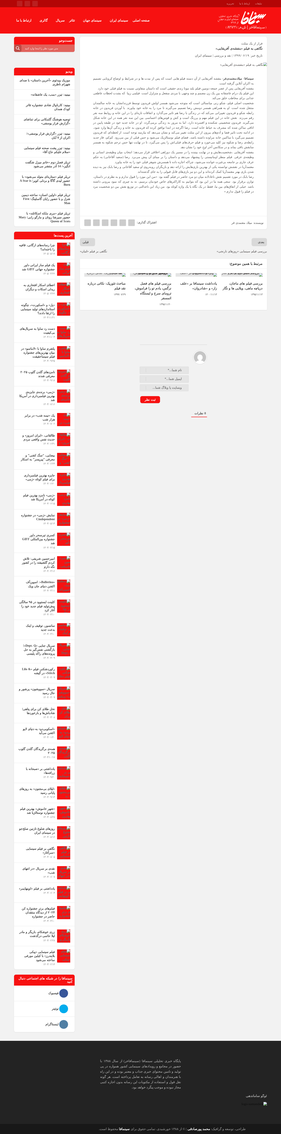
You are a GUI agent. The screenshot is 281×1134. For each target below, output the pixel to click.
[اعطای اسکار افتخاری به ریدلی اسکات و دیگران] (63, 289)
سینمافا (124, 1129)
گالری (44, 20)
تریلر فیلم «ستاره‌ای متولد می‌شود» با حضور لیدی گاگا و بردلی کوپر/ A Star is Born (45, 180)
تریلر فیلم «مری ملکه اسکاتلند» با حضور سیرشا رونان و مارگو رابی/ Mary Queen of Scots (44, 217)
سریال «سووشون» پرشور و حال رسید (37, 691)
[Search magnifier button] (18, 48)
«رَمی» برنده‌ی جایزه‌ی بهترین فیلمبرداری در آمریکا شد (37, 396)
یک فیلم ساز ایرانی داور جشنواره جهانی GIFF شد (38, 267)
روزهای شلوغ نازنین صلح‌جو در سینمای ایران (37, 830)
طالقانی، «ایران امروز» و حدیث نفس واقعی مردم (38, 437)
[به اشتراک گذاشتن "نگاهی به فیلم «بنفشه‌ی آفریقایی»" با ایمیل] (96, 222)
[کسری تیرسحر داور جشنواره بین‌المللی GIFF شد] (63, 539)
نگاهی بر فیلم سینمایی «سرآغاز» (40, 850)
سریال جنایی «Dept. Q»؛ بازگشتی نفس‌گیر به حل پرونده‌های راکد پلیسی (39, 649)
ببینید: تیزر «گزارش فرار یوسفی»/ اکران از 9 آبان (48, 135)
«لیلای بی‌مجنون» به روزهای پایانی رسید (37, 790)
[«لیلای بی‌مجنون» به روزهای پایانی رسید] (63, 792)
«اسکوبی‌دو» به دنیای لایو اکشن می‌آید (39, 731)
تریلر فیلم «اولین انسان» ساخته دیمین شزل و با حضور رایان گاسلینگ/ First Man (46, 199)
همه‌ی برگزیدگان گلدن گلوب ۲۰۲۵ (36, 751)
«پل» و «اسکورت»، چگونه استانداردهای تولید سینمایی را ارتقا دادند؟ (38, 309)
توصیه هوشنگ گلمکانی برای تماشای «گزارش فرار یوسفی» (47, 121)
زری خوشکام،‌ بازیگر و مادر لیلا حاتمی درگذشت (37, 934)
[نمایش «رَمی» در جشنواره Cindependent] (63, 519)
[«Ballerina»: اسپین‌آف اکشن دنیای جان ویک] (63, 586)
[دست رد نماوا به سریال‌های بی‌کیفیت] (63, 332)
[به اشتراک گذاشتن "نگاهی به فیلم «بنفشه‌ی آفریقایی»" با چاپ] (87, 222)
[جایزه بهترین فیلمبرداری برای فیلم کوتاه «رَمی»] (63, 479)
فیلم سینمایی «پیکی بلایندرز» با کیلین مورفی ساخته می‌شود (39, 955)
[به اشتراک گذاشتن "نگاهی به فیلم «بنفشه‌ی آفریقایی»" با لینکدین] (105, 222)
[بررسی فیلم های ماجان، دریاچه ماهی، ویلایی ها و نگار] (242, 275)
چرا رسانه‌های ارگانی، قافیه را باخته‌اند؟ (37, 247)
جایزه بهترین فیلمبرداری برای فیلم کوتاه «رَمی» (39, 477)
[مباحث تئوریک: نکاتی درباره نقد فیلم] (105, 275)
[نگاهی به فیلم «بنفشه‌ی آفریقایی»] (173, 64)
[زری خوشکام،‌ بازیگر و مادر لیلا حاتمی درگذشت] (63, 936)
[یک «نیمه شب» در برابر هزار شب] (63, 419)
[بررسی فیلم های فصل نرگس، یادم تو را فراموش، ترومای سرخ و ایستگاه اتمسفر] (150, 275)
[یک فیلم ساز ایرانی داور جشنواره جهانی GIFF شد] (63, 269)
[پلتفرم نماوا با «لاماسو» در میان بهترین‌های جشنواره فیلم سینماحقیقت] (63, 352)
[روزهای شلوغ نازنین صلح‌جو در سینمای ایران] (63, 832)
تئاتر (72, 20)
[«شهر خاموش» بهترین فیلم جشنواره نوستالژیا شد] (63, 812)
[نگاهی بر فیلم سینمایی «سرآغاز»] (63, 852)
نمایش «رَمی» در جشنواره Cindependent (38, 517)
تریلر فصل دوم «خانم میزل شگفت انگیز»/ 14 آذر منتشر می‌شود (47, 164)
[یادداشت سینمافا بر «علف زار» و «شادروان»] (196, 275)
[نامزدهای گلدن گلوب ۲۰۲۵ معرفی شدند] (63, 376)
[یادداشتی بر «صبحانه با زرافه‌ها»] (63, 773)
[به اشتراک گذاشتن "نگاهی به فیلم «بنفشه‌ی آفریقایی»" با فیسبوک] (131, 222)
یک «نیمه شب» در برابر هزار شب (40, 417)
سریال (60, 20)
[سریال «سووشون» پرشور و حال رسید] (63, 693)
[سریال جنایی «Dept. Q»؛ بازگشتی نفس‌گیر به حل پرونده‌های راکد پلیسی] (63, 649)
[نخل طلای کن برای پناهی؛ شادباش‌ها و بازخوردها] (63, 713)
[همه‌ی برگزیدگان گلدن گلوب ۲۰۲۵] (63, 753)
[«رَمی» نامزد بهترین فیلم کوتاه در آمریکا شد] (63, 499)
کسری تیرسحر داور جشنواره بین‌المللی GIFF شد (38, 539)
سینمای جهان (92, 20)
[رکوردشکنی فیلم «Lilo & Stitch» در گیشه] (63, 673)
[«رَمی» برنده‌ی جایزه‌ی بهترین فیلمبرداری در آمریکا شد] (63, 396)
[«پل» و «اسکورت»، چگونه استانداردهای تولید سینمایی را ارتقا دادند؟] (63, 309)
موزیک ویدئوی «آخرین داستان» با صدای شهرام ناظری (45, 82)
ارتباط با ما (23, 20)
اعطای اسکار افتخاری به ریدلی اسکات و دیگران (39, 287)
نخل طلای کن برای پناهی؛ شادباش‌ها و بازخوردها (38, 711)
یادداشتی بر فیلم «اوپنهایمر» (37, 888)
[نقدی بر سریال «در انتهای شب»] (63, 872)
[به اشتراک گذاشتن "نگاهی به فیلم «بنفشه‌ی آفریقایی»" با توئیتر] (122, 222)
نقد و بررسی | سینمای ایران (213, 55)
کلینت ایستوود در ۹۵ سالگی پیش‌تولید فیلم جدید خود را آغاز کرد (37, 606)
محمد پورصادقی (198, 1129)
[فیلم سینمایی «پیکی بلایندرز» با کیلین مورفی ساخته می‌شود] (63, 956)
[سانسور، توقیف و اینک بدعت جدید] (63, 629)
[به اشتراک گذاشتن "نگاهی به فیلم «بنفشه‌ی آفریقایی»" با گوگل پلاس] (114, 222)
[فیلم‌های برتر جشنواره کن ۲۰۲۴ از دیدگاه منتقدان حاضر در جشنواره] (63, 912)
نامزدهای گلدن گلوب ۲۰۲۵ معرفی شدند (37, 374)
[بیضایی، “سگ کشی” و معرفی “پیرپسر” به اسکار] (63, 459)
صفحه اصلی (141, 20)
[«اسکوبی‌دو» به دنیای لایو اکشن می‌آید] (63, 733)
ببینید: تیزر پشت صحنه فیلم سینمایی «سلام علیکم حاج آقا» (47, 150)
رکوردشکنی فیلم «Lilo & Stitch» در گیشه (38, 671)
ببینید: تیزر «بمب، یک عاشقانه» (50, 94)
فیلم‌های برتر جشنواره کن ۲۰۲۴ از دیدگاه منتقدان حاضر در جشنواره (38, 912)
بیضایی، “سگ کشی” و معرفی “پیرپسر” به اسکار (38, 457)
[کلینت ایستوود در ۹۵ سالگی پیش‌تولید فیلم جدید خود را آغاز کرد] (63, 606)
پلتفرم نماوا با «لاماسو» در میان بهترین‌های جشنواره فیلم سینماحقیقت (38, 352)
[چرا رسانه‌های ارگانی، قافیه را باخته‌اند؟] (63, 249)
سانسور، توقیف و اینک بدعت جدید (40, 627)
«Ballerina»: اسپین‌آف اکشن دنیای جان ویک (40, 584)
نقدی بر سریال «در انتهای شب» (38, 870)
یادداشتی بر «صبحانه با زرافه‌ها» (40, 770)
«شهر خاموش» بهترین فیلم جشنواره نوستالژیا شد (37, 810)
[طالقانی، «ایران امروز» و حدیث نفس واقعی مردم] (63, 439)
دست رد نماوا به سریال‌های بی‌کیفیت (37, 330)
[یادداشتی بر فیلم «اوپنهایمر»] (63, 892)
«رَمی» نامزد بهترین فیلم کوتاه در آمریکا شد (39, 497)
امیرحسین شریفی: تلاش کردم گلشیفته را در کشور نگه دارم (38, 562)
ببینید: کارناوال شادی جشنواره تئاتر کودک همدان (48, 107)
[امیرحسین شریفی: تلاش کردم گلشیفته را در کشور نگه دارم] (63, 562)
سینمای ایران (119, 20)
